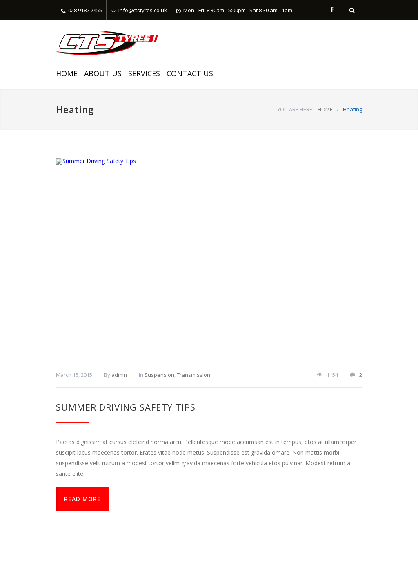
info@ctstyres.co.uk (142, 10)
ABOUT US (103, 73)
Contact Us (190, 73)
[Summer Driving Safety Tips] (209, 260)
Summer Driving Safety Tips (126, 407)
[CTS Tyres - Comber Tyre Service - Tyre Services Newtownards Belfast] (107, 43)
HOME (325, 109)
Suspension (159, 374)
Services (144, 73)
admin (119, 374)
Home (67, 73)
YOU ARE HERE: (295, 109)
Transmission (193, 374)
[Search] (352, 10)
